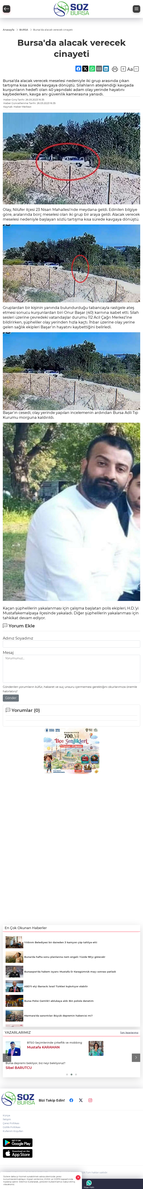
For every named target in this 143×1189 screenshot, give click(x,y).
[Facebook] (71, 1100)
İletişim (7, 1119)
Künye (6, 1115)
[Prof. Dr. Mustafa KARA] (73, 1048)
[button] (7, 1057)
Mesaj (8, 652)
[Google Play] (71, 1142)
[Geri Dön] (6, 9)
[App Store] (71, 1153)
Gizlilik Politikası (11, 1127)
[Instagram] (90, 1100)
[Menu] (136, 9)
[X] (81, 1100)
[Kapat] (78, 1177)
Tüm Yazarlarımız (129, 1032)
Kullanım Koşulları (13, 1131)
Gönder (10, 698)
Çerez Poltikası (11, 1123)
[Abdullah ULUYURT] (13, 1048)
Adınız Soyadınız (18, 638)
